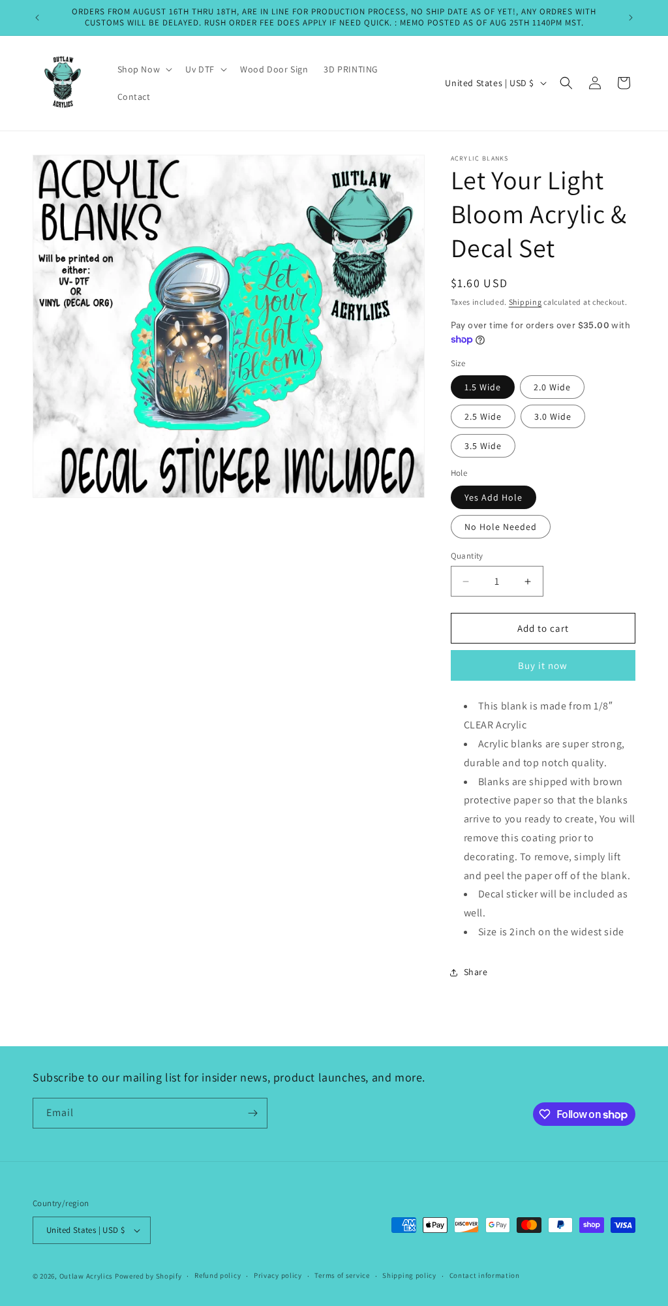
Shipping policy (409, 1275)
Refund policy (217, 1275)
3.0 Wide (552, 416)
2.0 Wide (552, 387)
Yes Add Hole (493, 497)
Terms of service (341, 1275)
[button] (144, 69)
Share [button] (476, 972)
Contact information (484, 1275)
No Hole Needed (500, 527)
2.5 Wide (483, 416)
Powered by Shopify (148, 1276)
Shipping (525, 302)
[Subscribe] (252, 1113)
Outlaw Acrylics (86, 1276)
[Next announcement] (630, 17)
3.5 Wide (483, 446)
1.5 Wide (482, 387)
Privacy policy (278, 1275)
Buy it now (543, 665)
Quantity (467, 555)
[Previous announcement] (37, 17)
